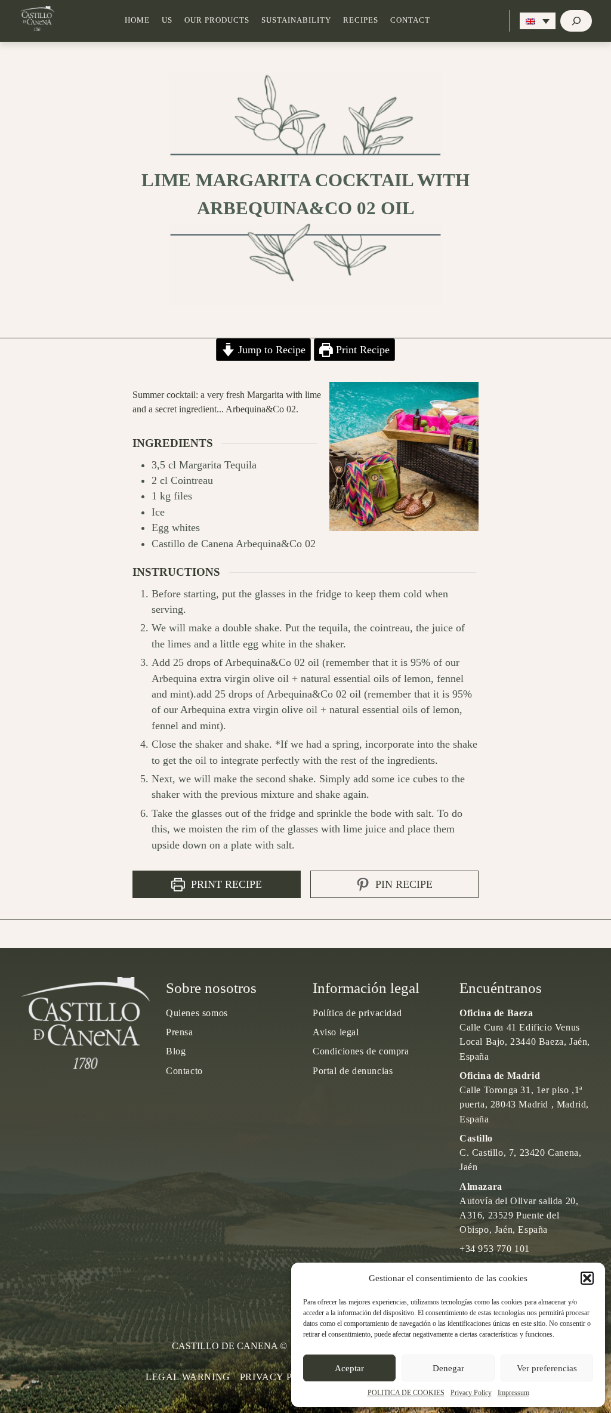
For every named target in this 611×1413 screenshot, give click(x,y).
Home (137, 20)
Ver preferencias (547, 1368)
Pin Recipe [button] (402, 884)
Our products (216, 20)
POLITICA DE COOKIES (406, 1393)
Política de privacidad (357, 1013)
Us (167, 20)
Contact (410, 20)
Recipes (360, 20)
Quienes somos (197, 1013)
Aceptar (349, 1368)
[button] (587, 1278)
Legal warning (188, 1377)
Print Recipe (361, 350)
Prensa (179, 1032)
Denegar (448, 1368)
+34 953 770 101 (494, 1249)
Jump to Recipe (270, 350)
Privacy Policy (471, 1393)
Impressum (513, 1393)
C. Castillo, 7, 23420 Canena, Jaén (520, 1152)
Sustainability (296, 20)
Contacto (184, 1071)
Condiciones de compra (361, 1051)
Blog (176, 1051)
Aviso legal (336, 1032)
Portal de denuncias (353, 1071)
